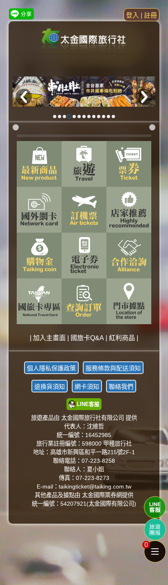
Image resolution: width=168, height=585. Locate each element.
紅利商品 (122, 337)
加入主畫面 (49, 337)
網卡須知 (87, 386)
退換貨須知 (49, 386)
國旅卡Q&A (87, 337)
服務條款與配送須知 (113, 368)
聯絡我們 (121, 386)
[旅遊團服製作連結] (155, 529)
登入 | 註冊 (141, 15)
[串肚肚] (84, 91)
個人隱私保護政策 (51, 368)
